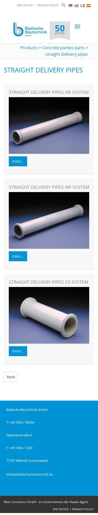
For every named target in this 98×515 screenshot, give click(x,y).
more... (18, 161)
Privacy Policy (82, 509)
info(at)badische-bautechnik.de (29, 474)
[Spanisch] (88, 5)
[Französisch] (82, 5)
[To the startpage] (42, 31)
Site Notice (61, 509)
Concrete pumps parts (63, 47)
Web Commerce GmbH (20, 502)
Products (29, 47)
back (11, 376)
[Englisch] (76, 5)
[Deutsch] (70, 5)
